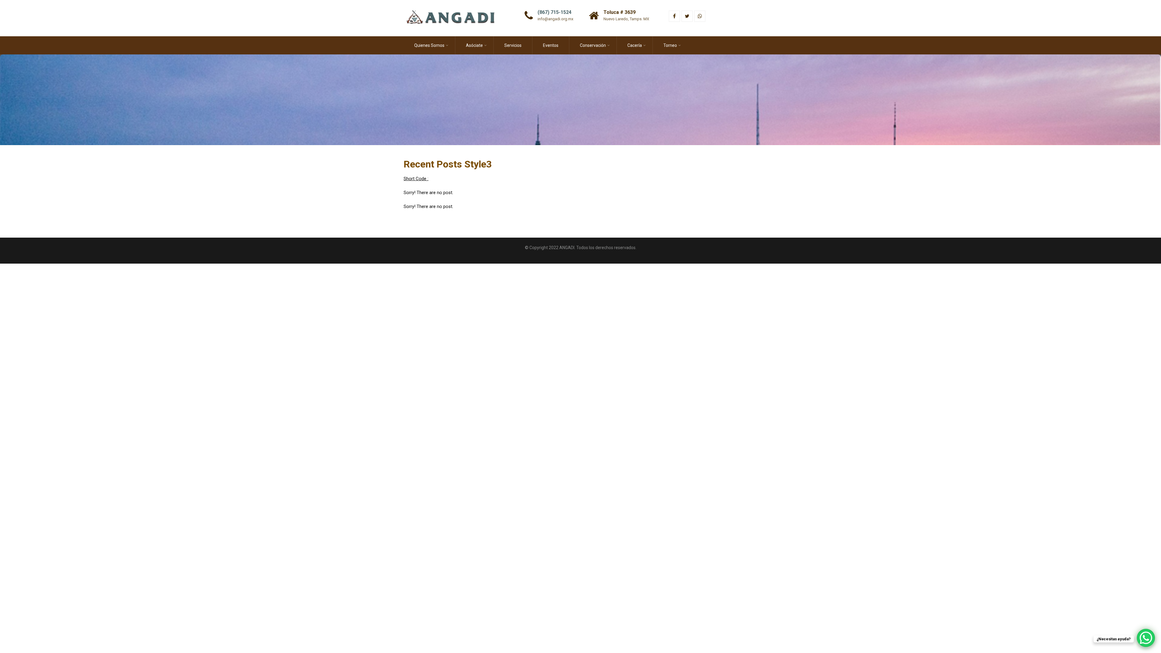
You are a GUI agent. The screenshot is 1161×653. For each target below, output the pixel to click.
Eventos (550, 45)
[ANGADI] (455, 2)
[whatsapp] (699, 16)
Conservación (593, 45)
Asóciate (474, 45)
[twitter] (687, 16)
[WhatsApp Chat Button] (1146, 638)
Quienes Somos (429, 45)
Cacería (634, 45)
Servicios (513, 45)
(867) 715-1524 (554, 12)
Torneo (670, 45)
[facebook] (674, 16)
